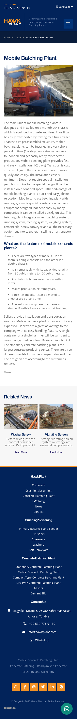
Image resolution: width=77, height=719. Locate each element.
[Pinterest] (61, 687)
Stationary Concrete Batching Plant (39, 567)
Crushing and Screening (38, 672)
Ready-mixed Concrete (52, 666)
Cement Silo (38, 593)
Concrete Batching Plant (38, 496)
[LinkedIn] (52, 687)
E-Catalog (38, 501)
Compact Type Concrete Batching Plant (38, 577)
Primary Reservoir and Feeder (38, 528)
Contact (39, 512)
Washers (38, 544)
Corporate (38, 485)
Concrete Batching (22, 666)
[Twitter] (43, 687)
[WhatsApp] (67, 709)
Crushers (39, 534)
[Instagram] (34, 687)
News (38, 506)
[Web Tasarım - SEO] (10, 709)
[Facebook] (25, 687)
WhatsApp (41, 640)
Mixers (38, 588)
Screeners (38, 539)
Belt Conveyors (38, 550)
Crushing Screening (38, 490)
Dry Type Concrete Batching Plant (38, 583)
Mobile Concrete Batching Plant (38, 572)
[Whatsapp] (16, 687)
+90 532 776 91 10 (41, 624)
